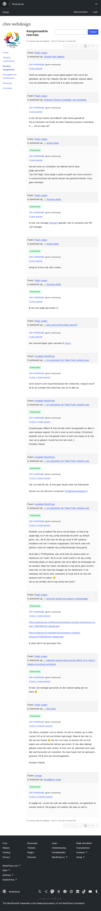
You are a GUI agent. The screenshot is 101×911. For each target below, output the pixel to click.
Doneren (81, 852)
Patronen (31, 857)
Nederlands (14, 891)
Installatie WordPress (44, 356)
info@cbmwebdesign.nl (76, 491)
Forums (6, 12)
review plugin (52, 143)
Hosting (6, 852)
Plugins (30, 852)
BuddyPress (10, 879)
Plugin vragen (40, 52)
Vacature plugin (53, 199)
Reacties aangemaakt (8, 68)
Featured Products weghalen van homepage (65, 99)
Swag (80, 857)
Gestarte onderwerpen (9, 59)
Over (5, 843)
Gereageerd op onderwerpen (10, 76)
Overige (38, 775)
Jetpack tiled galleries (54, 56)
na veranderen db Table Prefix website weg (67, 360)
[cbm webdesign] (12, 39)
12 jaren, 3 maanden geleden (41, 726)
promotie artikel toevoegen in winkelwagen (67, 598)
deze (67, 343)
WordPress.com (12, 865)
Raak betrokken (84, 843)
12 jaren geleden (35, 68)
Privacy (6, 857)
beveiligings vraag (52, 779)
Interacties (7, 83)
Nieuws (6, 848)
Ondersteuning (59, 848)
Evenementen (83, 848)
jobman (53, 223)
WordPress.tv (59, 857)
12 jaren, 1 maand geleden (39, 377)
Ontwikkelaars (58, 852)
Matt (6, 870)
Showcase (32, 843)
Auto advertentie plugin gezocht (61, 325)
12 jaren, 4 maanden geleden (41, 797)
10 (92, 46)
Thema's (31, 848)
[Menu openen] (97, 4)
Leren (54, 843)
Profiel (5, 52)
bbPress (8, 875)
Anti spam (51, 708)
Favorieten (7, 88)
